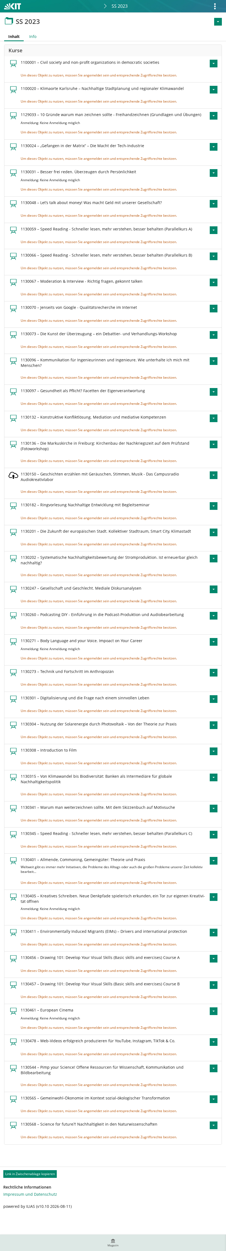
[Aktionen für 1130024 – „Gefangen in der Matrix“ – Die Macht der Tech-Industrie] (213, 147)
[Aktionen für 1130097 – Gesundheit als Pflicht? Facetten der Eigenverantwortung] (213, 392)
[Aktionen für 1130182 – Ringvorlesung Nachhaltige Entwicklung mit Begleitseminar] (213, 506)
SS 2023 (120, 6)
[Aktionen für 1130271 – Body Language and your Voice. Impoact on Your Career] (213, 642)
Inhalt (12, 37)
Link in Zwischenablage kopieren (30, 1174)
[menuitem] (113, 1242)
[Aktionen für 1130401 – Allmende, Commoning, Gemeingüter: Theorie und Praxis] (213, 861)
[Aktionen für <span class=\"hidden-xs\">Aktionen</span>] (218, 22)
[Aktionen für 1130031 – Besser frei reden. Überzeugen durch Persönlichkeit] (213, 173)
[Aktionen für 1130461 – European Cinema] (213, 1011)
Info (32, 36)
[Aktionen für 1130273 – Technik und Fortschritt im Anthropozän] (213, 673)
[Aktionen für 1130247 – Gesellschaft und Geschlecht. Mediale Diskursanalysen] (213, 589)
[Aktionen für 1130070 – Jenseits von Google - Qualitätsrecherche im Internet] (213, 308)
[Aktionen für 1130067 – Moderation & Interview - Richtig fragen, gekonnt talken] (213, 282)
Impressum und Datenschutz (30, 1194)
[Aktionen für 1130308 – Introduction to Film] (213, 751)
